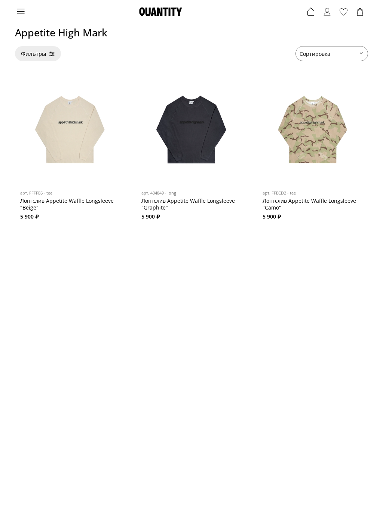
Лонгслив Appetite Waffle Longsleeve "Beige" (67, 204)
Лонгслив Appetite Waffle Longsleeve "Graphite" (188, 204)
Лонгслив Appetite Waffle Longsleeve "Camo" (309, 204)
